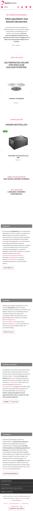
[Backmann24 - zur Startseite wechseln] (8, 3)
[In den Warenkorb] (21, 108)
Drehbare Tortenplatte (16, 98)
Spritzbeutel (8, 268)
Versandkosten (21, 498)
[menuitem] (4, 7)
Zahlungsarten (24, 503)
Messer (6, 402)
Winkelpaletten (17, 384)
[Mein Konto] (22, 7)
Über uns (6, 503)
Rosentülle (9, 321)
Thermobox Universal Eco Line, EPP (18, 157)
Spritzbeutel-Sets (14, 257)
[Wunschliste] (26, 7)
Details (14, 108)
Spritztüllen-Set (10, 323)
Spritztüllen (8, 332)
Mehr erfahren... (16, 45)
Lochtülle (15, 321)
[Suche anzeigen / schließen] (18, 7)
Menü (6, 7)
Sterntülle (7, 319)
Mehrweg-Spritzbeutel (16, 255)
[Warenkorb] (30, 7)
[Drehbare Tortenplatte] (16, 85)
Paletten (14, 402)
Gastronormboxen (11, 473)
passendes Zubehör (12, 259)
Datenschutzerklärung (14, 503)
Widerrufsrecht (14, 506)
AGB (21, 506)
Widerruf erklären (16, 508)
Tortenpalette (13, 382)
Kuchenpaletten (7, 386)
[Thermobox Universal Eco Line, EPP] (18, 143)
